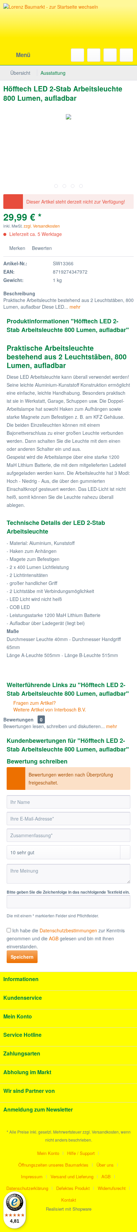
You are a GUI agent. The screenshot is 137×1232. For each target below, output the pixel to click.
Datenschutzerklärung (27, 1188)
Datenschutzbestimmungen (68, 930)
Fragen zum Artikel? (34, 702)
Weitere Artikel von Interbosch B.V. (49, 709)
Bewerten (41, 248)
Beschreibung (19, 293)
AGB (106, 1176)
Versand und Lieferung (72, 1176)
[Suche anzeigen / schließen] (77, 55)
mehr (74, 306)
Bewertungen (18, 719)
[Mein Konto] (110, 55)
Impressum (32, 1176)
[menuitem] (17, 55)
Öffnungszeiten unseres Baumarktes (53, 1165)
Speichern (22, 956)
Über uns (105, 1165)
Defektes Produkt (73, 1188)
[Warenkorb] (126, 55)
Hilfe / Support (81, 1153)
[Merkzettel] (93, 55)
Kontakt (68, 1200)
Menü (23, 55)
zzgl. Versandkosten (42, 226)
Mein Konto (48, 1153)
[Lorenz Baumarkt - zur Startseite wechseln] (53, 33)
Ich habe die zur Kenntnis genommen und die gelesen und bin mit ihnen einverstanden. (66, 938)
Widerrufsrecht (112, 1188)
